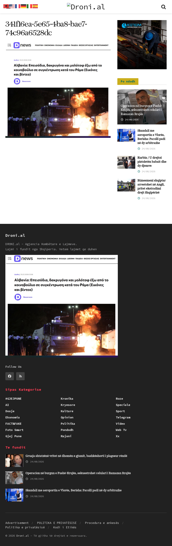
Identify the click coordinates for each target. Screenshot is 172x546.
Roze (119, 399)
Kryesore (68, 405)
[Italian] (29, 6)
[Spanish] (35, 6)
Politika (68, 424)
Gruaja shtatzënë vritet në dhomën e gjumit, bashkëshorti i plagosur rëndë (76, 456)
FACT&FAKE (13, 424)
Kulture (67, 411)
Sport (120, 411)
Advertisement (17, 523)
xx (117, 436)
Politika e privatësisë (25, 527)
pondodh (67, 430)
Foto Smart (14, 430)
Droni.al (22, 535)
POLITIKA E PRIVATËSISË (57, 523)
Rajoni (66, 436)
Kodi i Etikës (65, 527)
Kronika (67, 399)
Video (120, 424)
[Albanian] (6, 6)
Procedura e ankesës (102, 523)
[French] (18, 6)
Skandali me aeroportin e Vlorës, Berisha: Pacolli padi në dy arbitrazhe (74, 490)
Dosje (9, 411)
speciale (123, 405)
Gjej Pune (13, 436)
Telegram (123, 417)
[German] (24, 6)
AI (7, 405)
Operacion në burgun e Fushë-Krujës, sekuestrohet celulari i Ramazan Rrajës (141, 110)
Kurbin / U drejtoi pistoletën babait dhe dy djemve (152, 161)
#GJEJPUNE (13, 399)
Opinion (67, 417)
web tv (121, 430)
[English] (12, 6)
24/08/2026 (131, 119)
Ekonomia (12, 417)
